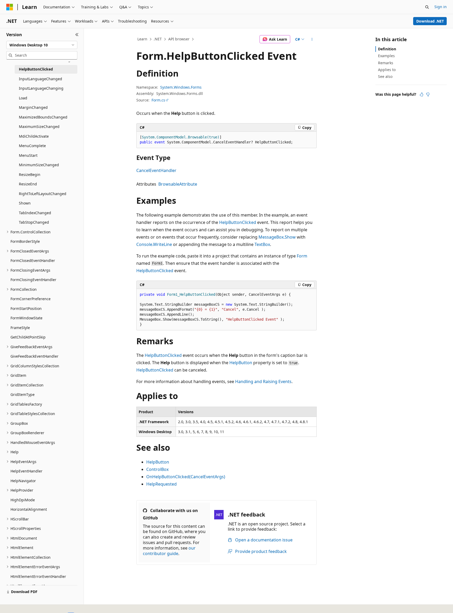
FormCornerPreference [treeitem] (30, 298)
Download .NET (430, 21)
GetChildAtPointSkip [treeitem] (28, 337)
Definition (387, 48)
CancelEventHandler (156, 170)
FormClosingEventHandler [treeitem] (33, 279)
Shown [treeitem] (25, 203)
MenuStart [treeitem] (28, 155)
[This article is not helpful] (428, 94)
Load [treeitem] (23, 97)
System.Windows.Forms (181, 87)
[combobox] (41, 45)
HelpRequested (161, 484)
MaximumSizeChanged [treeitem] (39, 126)
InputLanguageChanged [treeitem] (40, 78)
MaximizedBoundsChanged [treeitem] (43, 117)
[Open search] (427, 7)
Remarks (385, 62)
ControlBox (157, 469)
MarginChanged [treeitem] (33, 107)
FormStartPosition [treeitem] (26, 308)
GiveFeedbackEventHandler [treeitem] (34, 356)
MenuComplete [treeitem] (32, 145)
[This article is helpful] (421, 94)
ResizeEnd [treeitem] (28, 183)
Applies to (387, 69)
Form (302, 256)
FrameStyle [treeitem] (20, 327)
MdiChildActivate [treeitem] (34, 136)
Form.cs (158, 100)
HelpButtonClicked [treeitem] (36, 69)
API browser (179, 38)
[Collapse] (77, 34)
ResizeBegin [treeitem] (29, 174)
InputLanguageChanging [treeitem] (41, 88)
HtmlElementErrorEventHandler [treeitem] (38, 576)
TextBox (262, 244)
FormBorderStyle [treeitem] (25, 241)
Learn (142, 38)
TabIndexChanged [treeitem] (35, 212)
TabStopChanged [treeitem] (34, 222)
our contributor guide (169, 550)
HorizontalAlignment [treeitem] (28, 509)
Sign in (440, 6)
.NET (158, 38)
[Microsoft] (9, 7)
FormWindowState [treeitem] (26, 317)
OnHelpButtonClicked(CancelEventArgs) (185, 477)
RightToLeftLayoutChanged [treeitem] (42, 193)
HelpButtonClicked (237, 222)
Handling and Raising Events (263, 381)
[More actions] (312, 39)
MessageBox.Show (277, 237)
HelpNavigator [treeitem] (23, 480)
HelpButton (240, 362)
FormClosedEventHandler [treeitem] (32, 260)
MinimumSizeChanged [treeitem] (39, 164)
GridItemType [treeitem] (22, 394)
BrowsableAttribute (177, 184)
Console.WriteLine (154, 244)
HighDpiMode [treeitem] (22, 499)
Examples (386, 55)
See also (385, 76)
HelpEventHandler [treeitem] (26, 471)
